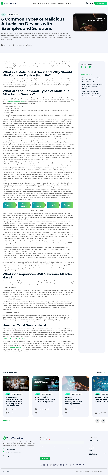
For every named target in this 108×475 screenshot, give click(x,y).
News (90, 450)
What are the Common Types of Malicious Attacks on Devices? (92, 86)
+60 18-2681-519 (10, 449)
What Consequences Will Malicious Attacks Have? (90, 92)
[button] (33, 3)
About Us (91, 448)
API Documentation (95, 440)
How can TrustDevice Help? (91, 96)
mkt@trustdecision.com (13, 452)
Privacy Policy (7, 471)
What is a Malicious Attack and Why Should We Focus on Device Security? (92, 80)
